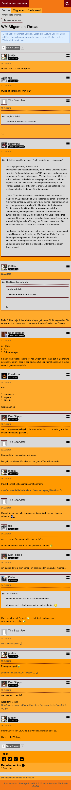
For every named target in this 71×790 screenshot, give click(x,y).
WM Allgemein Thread (19, 27)
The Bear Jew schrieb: (17, 282)
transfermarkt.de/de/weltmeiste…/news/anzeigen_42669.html (30, 490)
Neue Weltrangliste (10, 643)
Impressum (28, 777)
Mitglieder (18, 10)
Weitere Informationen (12, 40)
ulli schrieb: (12, 593)
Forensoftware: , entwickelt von (36, 785)
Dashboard (34, 10)
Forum (5, 10)
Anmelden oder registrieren (14, 3)
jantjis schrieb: (13, 116)
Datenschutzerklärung (11, 777)
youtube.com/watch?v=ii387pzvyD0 (18, 672)
